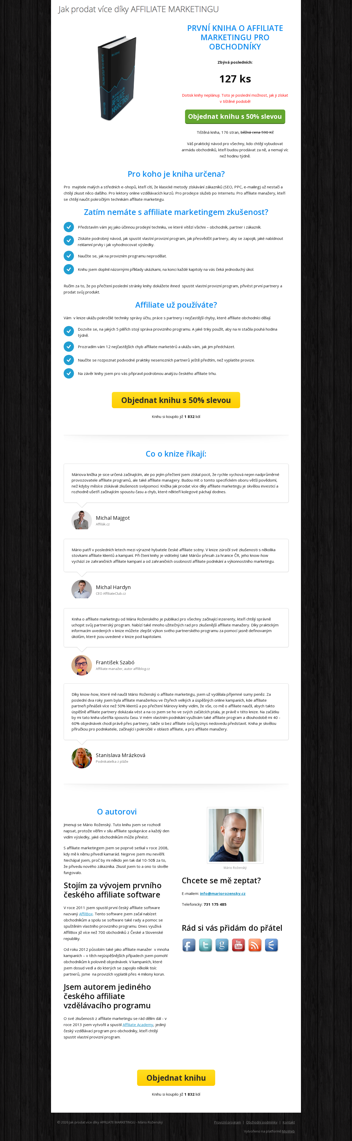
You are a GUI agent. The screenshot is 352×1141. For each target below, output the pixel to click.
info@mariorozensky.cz (223, 893)
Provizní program (227, 1122)
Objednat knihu (176, 1077)
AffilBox (86, 913)
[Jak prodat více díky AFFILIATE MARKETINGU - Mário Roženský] (140, 10)
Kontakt (289, 1122)
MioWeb (288, 1131)
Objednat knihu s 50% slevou (235, 116)
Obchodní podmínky (262, 1122)
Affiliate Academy (138, 1024)
